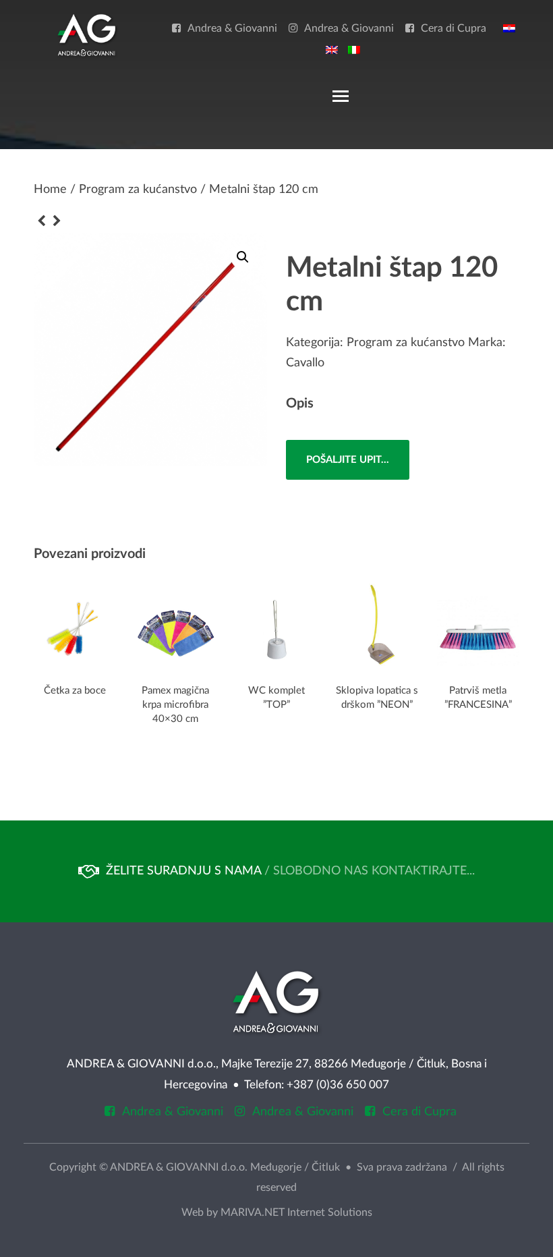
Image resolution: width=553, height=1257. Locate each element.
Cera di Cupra (453, 29)
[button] (243, 257)
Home (50, 190)
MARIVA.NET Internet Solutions (296, 1212)
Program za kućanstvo (138, 190)
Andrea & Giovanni (232, 29)
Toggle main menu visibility (339, 95)
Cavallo (305, 363)
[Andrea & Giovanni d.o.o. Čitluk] (86, 34)
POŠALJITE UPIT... (347, 460)
